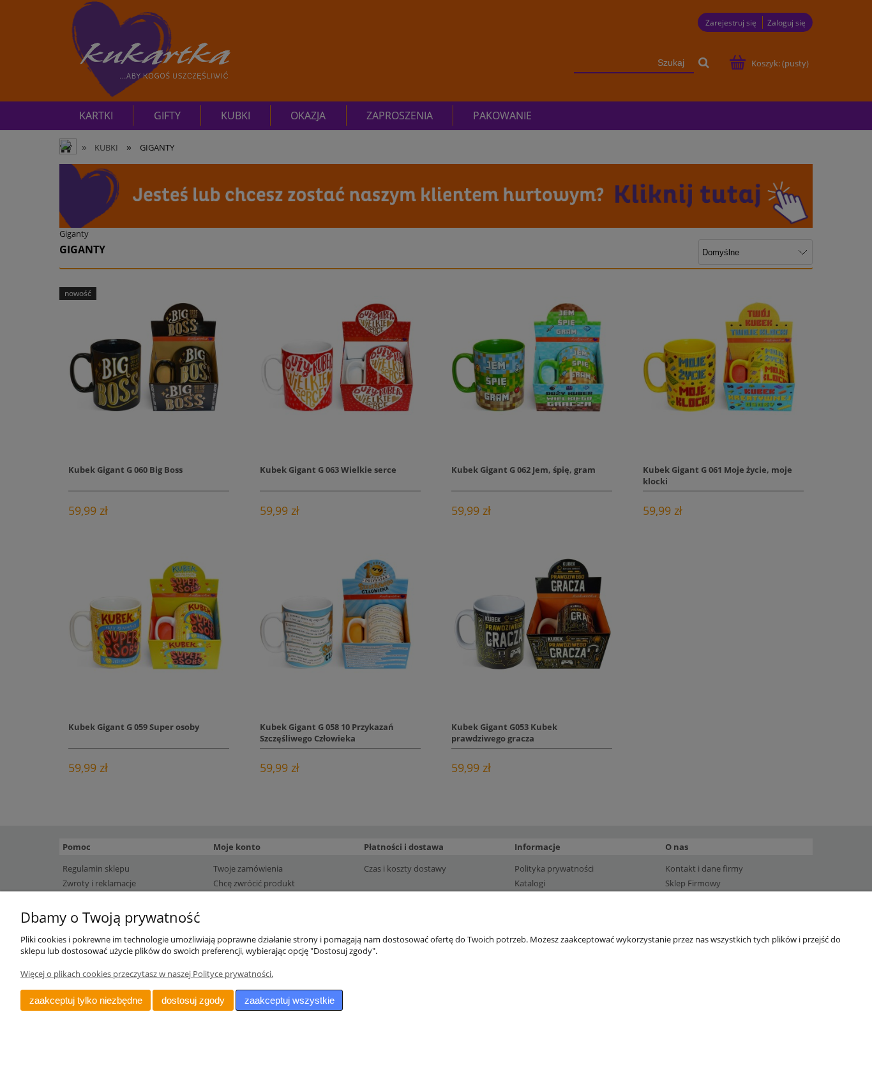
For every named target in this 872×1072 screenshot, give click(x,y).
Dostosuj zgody (193, 1000)
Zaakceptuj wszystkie (289, 1000)
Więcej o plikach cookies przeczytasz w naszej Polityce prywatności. (146, 973)
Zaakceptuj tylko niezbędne (85, 1000)
